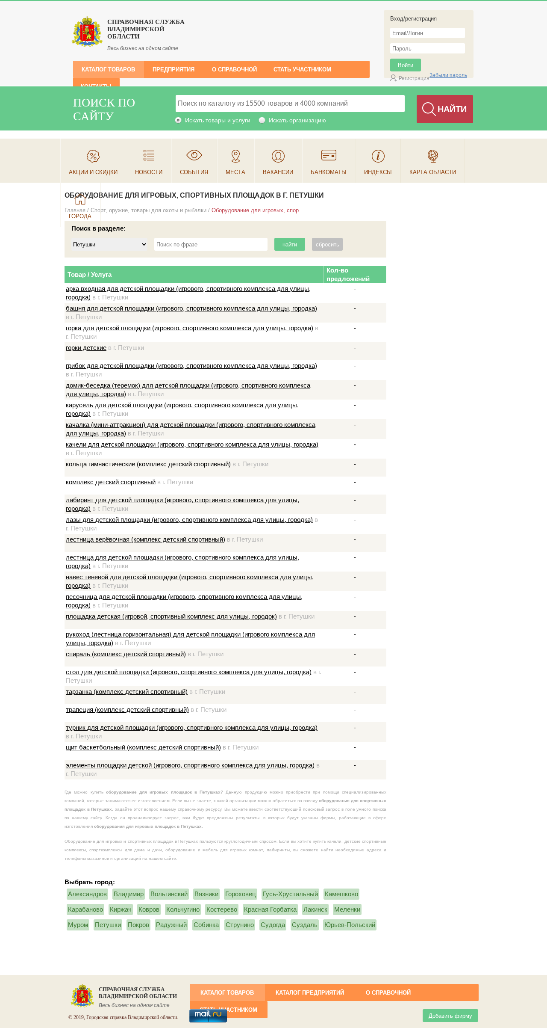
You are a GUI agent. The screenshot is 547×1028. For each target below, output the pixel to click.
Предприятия (173, 69)
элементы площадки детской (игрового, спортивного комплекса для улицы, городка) (190, 765)
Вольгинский (169, 894)
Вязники (206, 894)
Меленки (347, 909)
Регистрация (414, 78)
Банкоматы (329, 172)
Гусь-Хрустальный (290, 894)
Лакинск (315, 909)
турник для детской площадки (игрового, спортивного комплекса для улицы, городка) (192, 727)
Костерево (221, 909)
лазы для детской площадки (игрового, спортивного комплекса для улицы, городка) (189, 519)
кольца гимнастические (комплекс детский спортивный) (148, 464)
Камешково (341, 894)
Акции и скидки (93, 172)
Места (235, 172)
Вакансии (278, 172)
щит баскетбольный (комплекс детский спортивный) (143, 747)
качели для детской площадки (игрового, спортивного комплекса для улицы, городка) (192, 444)
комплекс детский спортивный (111, 482)
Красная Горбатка (270, 909)
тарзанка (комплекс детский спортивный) (127, 691)
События (194, 172)
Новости (148, 172)
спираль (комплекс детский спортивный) (126, 654)
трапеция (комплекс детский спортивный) (127, 709)
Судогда (273, 924)
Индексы (378, 172)
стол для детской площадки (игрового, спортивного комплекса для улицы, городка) (189, 671)
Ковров (148, 909)
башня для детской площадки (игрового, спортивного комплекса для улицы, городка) (191, 308)
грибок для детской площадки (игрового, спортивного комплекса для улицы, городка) (191, 365)
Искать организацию (297, 120)
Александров (87, 894)
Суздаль (305, 924)
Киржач (121, 909)
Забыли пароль (448, 75)
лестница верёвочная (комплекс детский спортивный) (145, 539)
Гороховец (240, 894)
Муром (78, 924)
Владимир (129, 894)
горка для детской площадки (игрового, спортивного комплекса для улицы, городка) (189, 328)
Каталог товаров (108, 69)
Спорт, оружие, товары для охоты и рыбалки (148, 210)
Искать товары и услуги (217, 120)
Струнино (240, 924)
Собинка (206, 924)
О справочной (234, 69)
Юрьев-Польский (349, 924)
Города (80, 216)
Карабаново (85, 909)
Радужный (171, 924)
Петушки (108, 924)
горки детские (86, 347)
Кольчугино (183, 909)
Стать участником (302, 69)
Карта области (432, 172)
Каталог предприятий (310, 992)
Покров (138, 924)
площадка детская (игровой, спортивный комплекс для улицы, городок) (171, 616)
